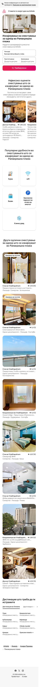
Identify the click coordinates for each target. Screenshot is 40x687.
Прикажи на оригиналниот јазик (24, 5)
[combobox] (19, 54)
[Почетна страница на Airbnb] (4, 11)
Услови (24, 676)
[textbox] (10, 61)
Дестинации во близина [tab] (11, 607)
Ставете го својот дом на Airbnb (21, 11)
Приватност (15, 676)
